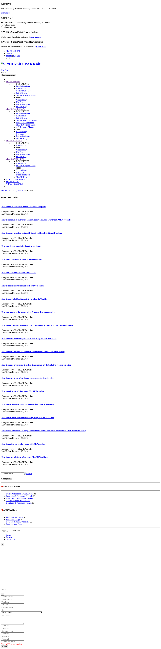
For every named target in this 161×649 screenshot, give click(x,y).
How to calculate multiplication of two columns (21, 246)
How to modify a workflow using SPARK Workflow (24, 444)
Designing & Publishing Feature (19, 503)
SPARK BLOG (12, 182)
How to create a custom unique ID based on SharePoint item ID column (32, 233)
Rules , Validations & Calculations (19, 494)
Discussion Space (23, 104)
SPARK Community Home (12, 190)
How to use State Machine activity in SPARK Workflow (25, 299)
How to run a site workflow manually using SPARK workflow (28, 418)
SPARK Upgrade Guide (25, 95)
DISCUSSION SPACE (15, 179)
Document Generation (25, 122)
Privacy (9, 537)
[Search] (28, 474)
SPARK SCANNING (15, 159)
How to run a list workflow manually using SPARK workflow (28, 404)
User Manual (21, 88)
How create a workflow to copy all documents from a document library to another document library (44, 431)
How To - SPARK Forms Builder (19, 498)
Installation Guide (23, 86)
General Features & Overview (18, 501)
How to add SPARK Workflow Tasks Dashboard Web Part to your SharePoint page (37, 325)
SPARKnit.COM (13, 51)
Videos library (21, 100)
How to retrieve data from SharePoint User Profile (23, 286)
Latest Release (22, 93)
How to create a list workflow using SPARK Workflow (25, 457)
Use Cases (5, 70)
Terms (8, 535)
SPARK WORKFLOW (15, 109)
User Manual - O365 (24, 91)
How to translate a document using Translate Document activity (29, 312)
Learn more (5, 13)
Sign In (9, 55)
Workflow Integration (14, 517)
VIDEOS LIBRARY (14, 184)
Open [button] (8, 58)
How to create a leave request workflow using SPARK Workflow (29, 338)
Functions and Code (14, 524)
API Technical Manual (25, 127)
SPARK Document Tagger (26, 120)
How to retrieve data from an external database (22, 259)
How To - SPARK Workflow (17, 522)
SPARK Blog (21, 107)
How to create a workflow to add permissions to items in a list (27, 378)
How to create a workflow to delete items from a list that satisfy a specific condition (36, 365)
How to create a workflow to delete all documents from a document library (33, 352)
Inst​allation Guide (23, 113)
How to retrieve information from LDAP (19, 272)
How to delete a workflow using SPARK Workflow (23, 391)
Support (9, 53)
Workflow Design (13, 519)
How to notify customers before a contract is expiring (24, 206)
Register (16, 55)
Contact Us (10, 539)
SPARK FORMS (13, 82)
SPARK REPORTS (14, 141)
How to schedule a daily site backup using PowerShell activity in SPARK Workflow (37, 220)
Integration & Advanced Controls (19, 496)
